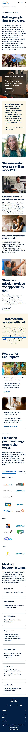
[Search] (22, 2)
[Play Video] (14, 60)
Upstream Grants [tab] (22, 471)
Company (4, 721)
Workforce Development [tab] (9, 471)
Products (4, 710)
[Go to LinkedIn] (10, 705)
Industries (4, 714)
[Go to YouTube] (21, 705)
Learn (3, 717)
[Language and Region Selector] (18, 2)
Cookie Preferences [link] (13, 727)
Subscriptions (21, 725)
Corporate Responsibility (9, 7)
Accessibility (14, 725)
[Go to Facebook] (14, 705)
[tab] (9, 471)
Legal (3, 725)
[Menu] (25, 2)
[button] (14, 60)
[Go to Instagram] (17, 705)
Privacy (7, 725)
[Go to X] (7, 705)
